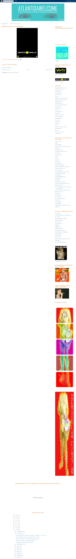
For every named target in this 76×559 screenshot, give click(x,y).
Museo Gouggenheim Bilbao (61, 218)
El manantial (57, 153)
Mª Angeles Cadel (58, 185)
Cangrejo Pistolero (59, 149)
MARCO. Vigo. (58, 227)
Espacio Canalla (58, 154)
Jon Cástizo (57, 94)
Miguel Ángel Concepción (60, 98)
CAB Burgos (57, 240)
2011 (16, 524)
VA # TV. (57, 110)
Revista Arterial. (58, 195)
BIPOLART (57, 148)
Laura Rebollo (58, 175)
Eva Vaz (56, 158)
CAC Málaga (57, 213)
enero (18, 557)
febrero (19, 555)
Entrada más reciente (6, 69)
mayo (18, 549)
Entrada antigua (49, 69)
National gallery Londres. (60, 230)
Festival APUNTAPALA (60, 165)
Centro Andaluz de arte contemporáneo (63, 215)
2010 (16, 526)
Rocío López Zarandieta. (60, 198)
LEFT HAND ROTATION (60, 176)
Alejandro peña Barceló (60, 88)
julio (18, 546)
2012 (16, 522)
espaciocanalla (58, 116)
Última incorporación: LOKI (24, 542)
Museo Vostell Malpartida (60, 242)
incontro (57, 120)
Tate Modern (57, 216)
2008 (16, 529)
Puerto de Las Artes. (59, 191)
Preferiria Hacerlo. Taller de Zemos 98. (62, 190)
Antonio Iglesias (58, 89)
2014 (16, 518)
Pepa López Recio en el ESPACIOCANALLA (27, 539)
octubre (19, 533)
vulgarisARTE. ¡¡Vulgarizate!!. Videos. (63, 205)
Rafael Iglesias (58, 103)
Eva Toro (57, 156)
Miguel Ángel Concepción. (60, 181)
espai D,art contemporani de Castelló (62, 238)
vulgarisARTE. (58, 203)
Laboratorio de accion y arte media (62, 171)
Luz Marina (57, 180)
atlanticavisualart (58, 115)
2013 (16, 520)
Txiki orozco (57, 108)
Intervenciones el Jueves (60, 168)
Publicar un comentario (7, 67)
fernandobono (58, 118)
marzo (19, 553)
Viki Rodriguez (58, 111)
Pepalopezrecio (58, 101)
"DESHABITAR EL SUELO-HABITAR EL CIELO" (28, 537)
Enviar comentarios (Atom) (13, 72)
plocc (56, 130)
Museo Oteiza (58, 237)
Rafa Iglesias (57, 193)
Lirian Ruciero (58, 178)
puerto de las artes (58, 131)
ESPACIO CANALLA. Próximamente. (26, 540)
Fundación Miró (58, 233)
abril (18, 551)
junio (18, 548)
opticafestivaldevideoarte (60, 126)
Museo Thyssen (58, 222)
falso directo (57, 161)
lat (55, 125)
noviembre (20, 531)
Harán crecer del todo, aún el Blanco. (62, 166)
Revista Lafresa (58, 196)
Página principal (4, 23)
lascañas (56, 123)
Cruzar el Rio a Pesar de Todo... (61, 151)
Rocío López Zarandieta (60, 104)
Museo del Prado (58, 223)
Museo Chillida (58, 235)
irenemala (57, 121)
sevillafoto (57, 133)
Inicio (28, 69)
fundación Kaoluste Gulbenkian (61, 232)
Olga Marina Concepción (60, 99)
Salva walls (57, 106)
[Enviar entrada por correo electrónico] (20, 59)
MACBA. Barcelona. (59, 228)
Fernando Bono (58, 163)
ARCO (56, 143)
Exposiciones (58, 93)
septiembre (20, 544)
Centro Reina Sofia (59, 220)
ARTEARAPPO (58, 144)
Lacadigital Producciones (60, 173)
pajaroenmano (58, 128)
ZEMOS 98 (57, 206)
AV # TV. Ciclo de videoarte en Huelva (63, 146)
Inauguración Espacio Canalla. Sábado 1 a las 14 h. (31, 535)
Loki (56, 96)
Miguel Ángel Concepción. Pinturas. (62, 183)
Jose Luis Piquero (58, 170)
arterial (56, 113)
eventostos (57, 160)
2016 (16, 515)
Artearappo (57, 91)
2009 (16, 527)
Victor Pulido (58, 200)
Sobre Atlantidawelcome (15, 23)
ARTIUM (57, 225)
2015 (16, 516)
